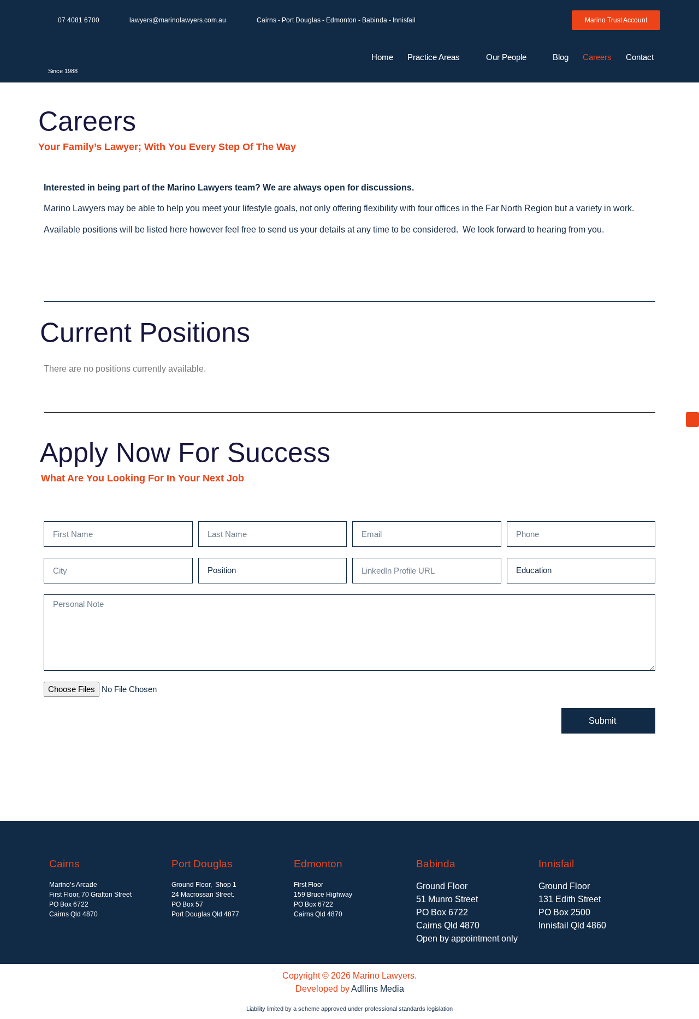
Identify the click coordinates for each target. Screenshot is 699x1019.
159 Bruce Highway (323, 894)
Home (382, 57)
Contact (640, 57)
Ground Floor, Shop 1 (203, 885)
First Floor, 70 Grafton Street (90, 894)
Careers (597, 57)
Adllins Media (377, 988)
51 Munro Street (447, 899)
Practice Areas (433, 57)
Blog (560, 57)
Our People (506, 57)
